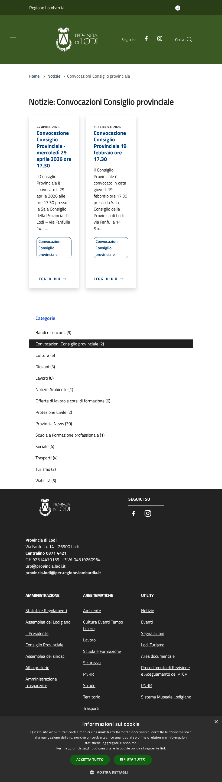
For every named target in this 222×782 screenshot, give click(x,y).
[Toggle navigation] (13, 39)
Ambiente (92, 610)
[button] (111, 772)
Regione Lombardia (46, 7)
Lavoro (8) (44, 378)
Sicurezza (92, 662)
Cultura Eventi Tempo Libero (103, 625)
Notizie (53, 76)
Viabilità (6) (45, 480)
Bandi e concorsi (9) (53, 332)
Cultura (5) (45, 355)
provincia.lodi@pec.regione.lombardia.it (63, 572)
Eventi (147, 622)
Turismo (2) (45, 469)
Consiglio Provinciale (44, 644)
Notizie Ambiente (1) (54, 389)
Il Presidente (36, 633)
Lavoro (89, 640)
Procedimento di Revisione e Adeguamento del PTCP (165, 670)
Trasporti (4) (46, 457)
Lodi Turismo (152, 644)
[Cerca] (189, 39)
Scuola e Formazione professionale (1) (70, 435)
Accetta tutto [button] (90, 759)
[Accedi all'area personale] (177, 8)
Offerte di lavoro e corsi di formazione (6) (72, 401)
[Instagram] (157, 38)
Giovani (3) (45, 366)
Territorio (91, 697)
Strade (89, 685)
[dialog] (111, 749)
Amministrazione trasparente (41, 682)
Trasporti (91, 708)
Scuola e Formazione (102, 651)
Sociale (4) (44, 446)
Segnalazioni (152, 633)
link (163, 748)
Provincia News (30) (53, 423)
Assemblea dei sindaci (45, 656)
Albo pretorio (37, 667)
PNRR (88, 674)
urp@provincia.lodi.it (45, 566)
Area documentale (158, 656)
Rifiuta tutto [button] (133, 759)
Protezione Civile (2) (53, 412)
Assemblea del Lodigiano (47, 622)
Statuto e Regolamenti (46, 610)
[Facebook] (144, 38)
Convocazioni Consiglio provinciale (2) (69, 344)
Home (34, 76)
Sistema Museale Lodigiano (166, 697)
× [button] (216, 722)
